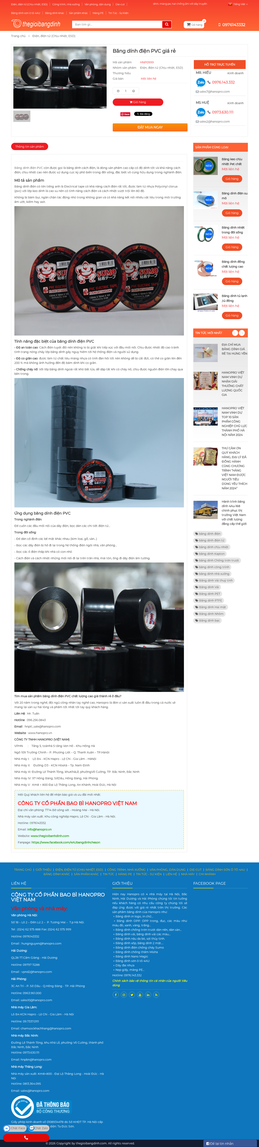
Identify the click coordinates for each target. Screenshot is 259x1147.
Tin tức (108, 874)
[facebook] (116, 995)
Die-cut (120, 4)
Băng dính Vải (208, 587)
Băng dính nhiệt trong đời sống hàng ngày (233, 232)
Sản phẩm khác (78, 13)
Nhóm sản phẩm (124, 68)
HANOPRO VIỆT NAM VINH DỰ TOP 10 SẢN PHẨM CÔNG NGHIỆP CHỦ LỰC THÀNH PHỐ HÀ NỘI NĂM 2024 (234, 421)
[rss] (156, 995)
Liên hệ (171, 874)
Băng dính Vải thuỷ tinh (215, 580)
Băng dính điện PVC (28, 168)
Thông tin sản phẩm (29, 146)
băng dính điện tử (211, 540)
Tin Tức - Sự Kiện (118, 13)
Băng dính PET (209, 594)
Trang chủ (18, 36)
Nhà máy (188, 874)
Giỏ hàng (139, 102)
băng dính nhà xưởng (213, 574)
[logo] (38, 24)
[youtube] (140, 995)
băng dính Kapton (211, 554)
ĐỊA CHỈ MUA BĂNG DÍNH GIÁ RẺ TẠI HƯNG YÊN (234, 349)
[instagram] (124, 995)
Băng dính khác (54, 13)
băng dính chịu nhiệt (213, 547)
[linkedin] (148, 995)
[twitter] (132, 995)
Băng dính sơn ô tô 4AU (25, 13)
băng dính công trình (213, 567)
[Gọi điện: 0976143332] (26, 1138)
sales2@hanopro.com (215, 121)
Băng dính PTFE (210, 600)
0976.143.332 (223, 82)
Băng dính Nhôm (211, 614)
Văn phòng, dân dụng (98, 4)
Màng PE (98, 13)
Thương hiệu (122, 73)
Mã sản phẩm (122, 62)
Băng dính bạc (209, 620)
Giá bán (118, 78)
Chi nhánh (207, 874)
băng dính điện (209, 534)
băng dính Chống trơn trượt (218, 560)
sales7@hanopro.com (215, 91)
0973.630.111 (223, 112)
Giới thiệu (43, 870)
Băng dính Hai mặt (212, 607)
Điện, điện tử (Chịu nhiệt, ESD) (29, 4)
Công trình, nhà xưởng (66, 4)
